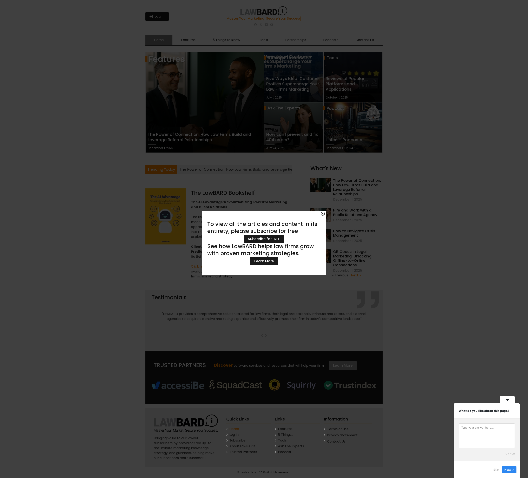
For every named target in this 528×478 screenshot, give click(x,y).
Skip (496, 469)
